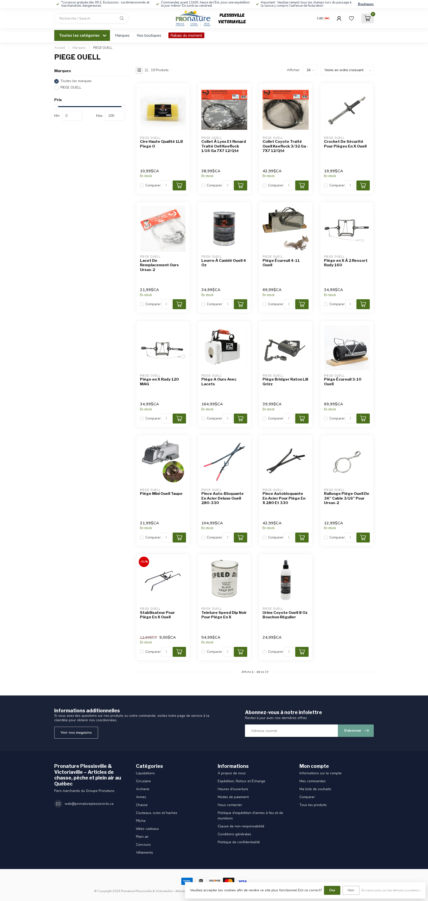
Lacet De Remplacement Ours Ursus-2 (159, 265)
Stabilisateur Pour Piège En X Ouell (157, 614)
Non (351, 890)
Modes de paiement (233, 797)
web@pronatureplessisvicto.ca (89, 803)
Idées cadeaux (147, 828)
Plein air (142, 836)
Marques (122, 35)
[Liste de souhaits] (351, 18)
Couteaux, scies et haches (156, 813)
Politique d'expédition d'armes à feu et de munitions (250, 816)
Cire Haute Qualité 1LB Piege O (161, 143)
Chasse (142, 805)
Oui (332, 890)
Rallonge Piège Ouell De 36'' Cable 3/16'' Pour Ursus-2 (346, 498)
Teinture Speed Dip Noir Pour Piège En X (224, 614)
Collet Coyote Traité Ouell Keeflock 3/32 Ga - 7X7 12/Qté (285, 146)
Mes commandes (312, 781)
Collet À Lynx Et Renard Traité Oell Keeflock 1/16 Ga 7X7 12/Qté (223, 146)
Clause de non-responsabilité (241, 826)
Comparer (153, 185)
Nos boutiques (149, 35)
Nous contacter (230, 805)
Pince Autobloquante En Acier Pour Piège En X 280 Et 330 (284, 498)
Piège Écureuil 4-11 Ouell (281, 262)
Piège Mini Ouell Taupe (161, 493)
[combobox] (91, 18)
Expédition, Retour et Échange (241, 781)
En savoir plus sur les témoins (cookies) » (391, 890)
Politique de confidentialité (239, 842)
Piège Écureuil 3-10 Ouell (342, 381)
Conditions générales (234, 834)
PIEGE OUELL (102, 48)
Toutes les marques (76, 81)
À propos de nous (232, 773)
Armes (141, 797)
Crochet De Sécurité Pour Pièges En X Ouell (345, 143)
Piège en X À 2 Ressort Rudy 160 (346, 262)
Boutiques (366, 4)
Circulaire (143, 781)
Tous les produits (313, 805)
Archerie (142, 789)
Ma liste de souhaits (315, 789)
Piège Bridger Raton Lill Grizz (285, 381)
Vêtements (144, 852)
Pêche (141, 820)
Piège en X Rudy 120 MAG (159, 381)
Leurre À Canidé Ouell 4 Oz (223, 262)
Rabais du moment (186, 35)
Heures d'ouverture (233, 789)
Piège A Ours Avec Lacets (219, 381)
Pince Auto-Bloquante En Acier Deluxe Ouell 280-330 (222, 498)
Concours (143, 844)
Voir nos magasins (76, 732)
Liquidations (145, 773)
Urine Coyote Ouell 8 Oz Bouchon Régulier (285, 614)
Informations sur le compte (320, 773)
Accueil (59, 48)
